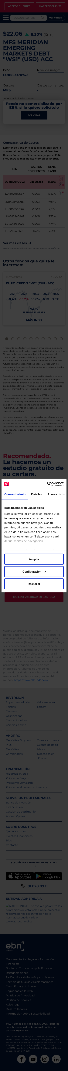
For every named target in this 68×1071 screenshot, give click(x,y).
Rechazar (34, 583)
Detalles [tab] (36, 494)
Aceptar (34, 559)
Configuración (31, 571)
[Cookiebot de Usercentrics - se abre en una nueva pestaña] (48, 483)
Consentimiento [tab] (15, 494)
